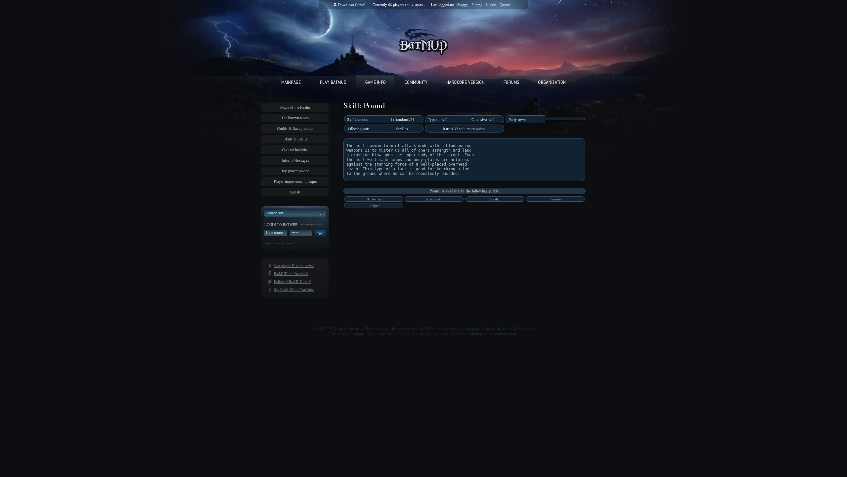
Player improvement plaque (295, 181)
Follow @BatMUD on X (292, 281)
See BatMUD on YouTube (294, 289)
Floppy (476, 4)
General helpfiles (295, 149)
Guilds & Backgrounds (295, 128)
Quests (295, 191)
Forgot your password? (279, 243)
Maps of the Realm (295, 107)
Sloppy (462, 4)
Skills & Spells (295, 138)
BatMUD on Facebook (291, 273)
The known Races (295, 117)
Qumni (505, 4)
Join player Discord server (294, 265)
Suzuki (491, 4)
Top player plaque (295, 170)
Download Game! (351, 4)
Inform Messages (295, 160)
